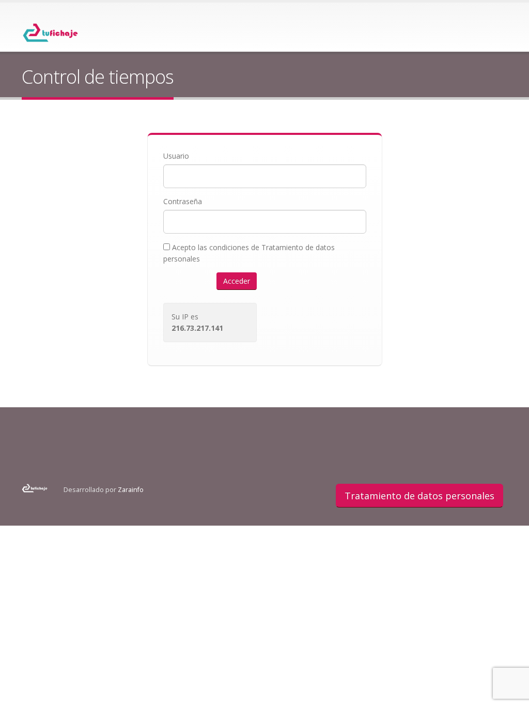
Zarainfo (131, 489)
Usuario (176, 156)
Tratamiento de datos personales (419, 495)
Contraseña (182, 201)
